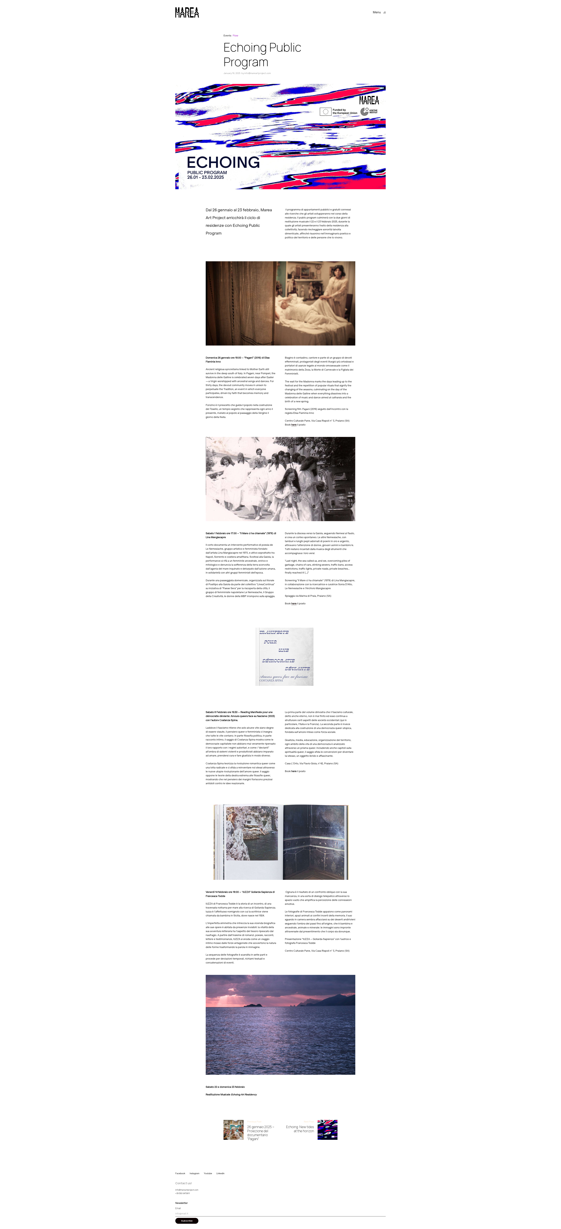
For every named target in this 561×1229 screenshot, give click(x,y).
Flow (235, 35)
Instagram (194, 1173)
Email (178, 1208)
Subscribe (187, 1220)
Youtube (208, 1173)
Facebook (180, 1173)
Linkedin (220, 1173)
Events (227, 35)
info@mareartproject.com (257, 73)
